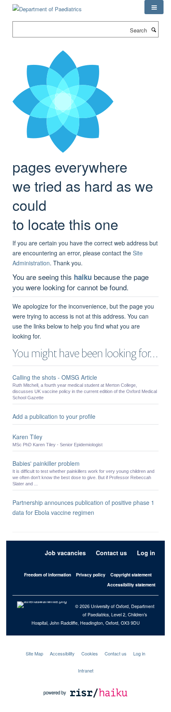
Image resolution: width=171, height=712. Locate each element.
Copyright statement (130, 574)
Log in (146, 553)
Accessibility (62, 653)
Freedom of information (47, 574)
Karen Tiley (27, 437)
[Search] (153, 29)
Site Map (34, 653)
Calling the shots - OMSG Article (54, 377)
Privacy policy (90, 574)
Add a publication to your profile (53, 416)
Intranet (85, 670)
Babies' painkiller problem (46, 463)
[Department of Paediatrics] (47, 6)
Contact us (111, 553)
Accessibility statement (131, 584)
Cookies (89, 653)
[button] (154, 7)
